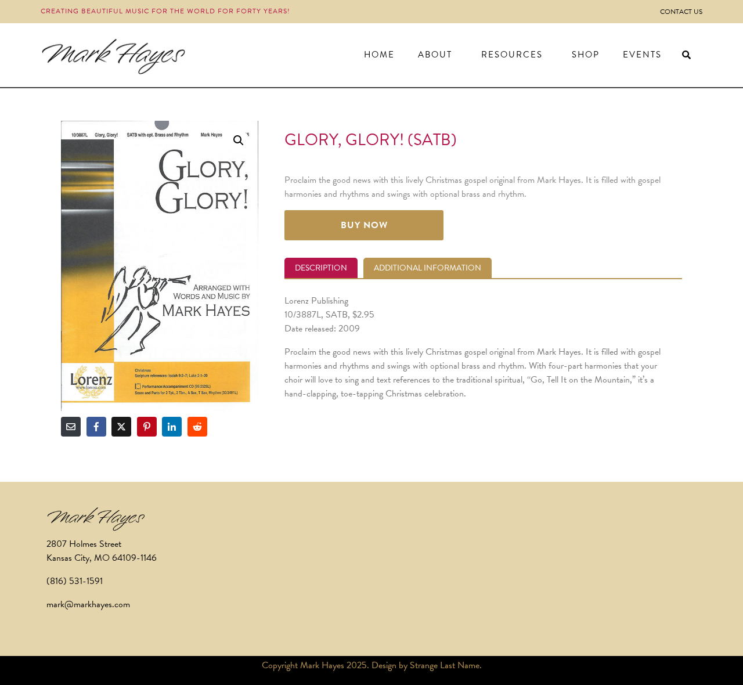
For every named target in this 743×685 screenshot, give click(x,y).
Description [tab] (321, 268)
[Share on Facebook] (96, 427)
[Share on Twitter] (121, 427)
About (435, 54)
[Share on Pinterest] (147, 427)
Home (379, 54)
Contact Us (681, 11)
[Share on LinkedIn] (172, 427)
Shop (586, 54)
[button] (238, 140)
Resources (512, 54)
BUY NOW (364, 225)
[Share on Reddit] (197, 427)
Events (642, 54)
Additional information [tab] (427, 268)
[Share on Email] (71, 427)
